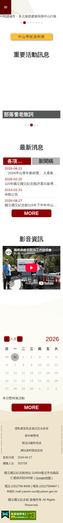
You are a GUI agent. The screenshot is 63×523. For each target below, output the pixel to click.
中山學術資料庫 (31, 37)
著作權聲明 (32, 435)
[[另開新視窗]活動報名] (7, 302)
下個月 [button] (20, 339)
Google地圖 (44, 478)
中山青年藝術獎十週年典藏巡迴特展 (21, 23)
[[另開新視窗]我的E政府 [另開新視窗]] (5, 515)
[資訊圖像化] (55, 302)
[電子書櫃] (19, 314)
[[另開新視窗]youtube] (31, 324)
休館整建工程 (33, 23)
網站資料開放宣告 (31, 450)
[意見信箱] (43, 324)
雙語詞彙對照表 (31, 443)
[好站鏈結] (43, 302)
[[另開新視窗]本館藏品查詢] (19, 302)
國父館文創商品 (30, 23)
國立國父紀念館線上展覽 (36, 23)
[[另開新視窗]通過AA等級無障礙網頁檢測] (23, 515)
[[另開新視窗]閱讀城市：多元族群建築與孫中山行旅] (31, 16)
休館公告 (13, 192)
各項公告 (17, 161)
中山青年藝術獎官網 (39, 23)
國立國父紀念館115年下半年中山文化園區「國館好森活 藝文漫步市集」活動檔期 (31, 203)
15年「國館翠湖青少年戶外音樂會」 (28, 23)
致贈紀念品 (35, 125)
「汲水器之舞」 (37, 125)
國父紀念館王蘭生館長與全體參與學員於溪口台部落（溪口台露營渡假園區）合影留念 (25, 125)
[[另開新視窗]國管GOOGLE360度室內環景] (31, 302)
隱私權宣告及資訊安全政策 (31, 428)
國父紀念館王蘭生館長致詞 (28, 125)
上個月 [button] (7, 339)
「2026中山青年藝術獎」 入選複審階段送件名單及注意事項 (31, 170)
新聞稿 (46, 161)
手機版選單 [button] (5, 7)
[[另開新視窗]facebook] (19, 324)
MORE (31, 213)
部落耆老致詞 (31, 125)
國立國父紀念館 (37, 7)
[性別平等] (55, 314)
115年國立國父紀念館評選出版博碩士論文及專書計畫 (31, 181)
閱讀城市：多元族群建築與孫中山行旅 (24, 22)
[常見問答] (55, 324)
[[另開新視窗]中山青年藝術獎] (43, 314)
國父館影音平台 (42, 23)
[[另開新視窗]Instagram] (7, 324)
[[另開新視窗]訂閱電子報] (7, 314)
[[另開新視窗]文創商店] (31, 314)
